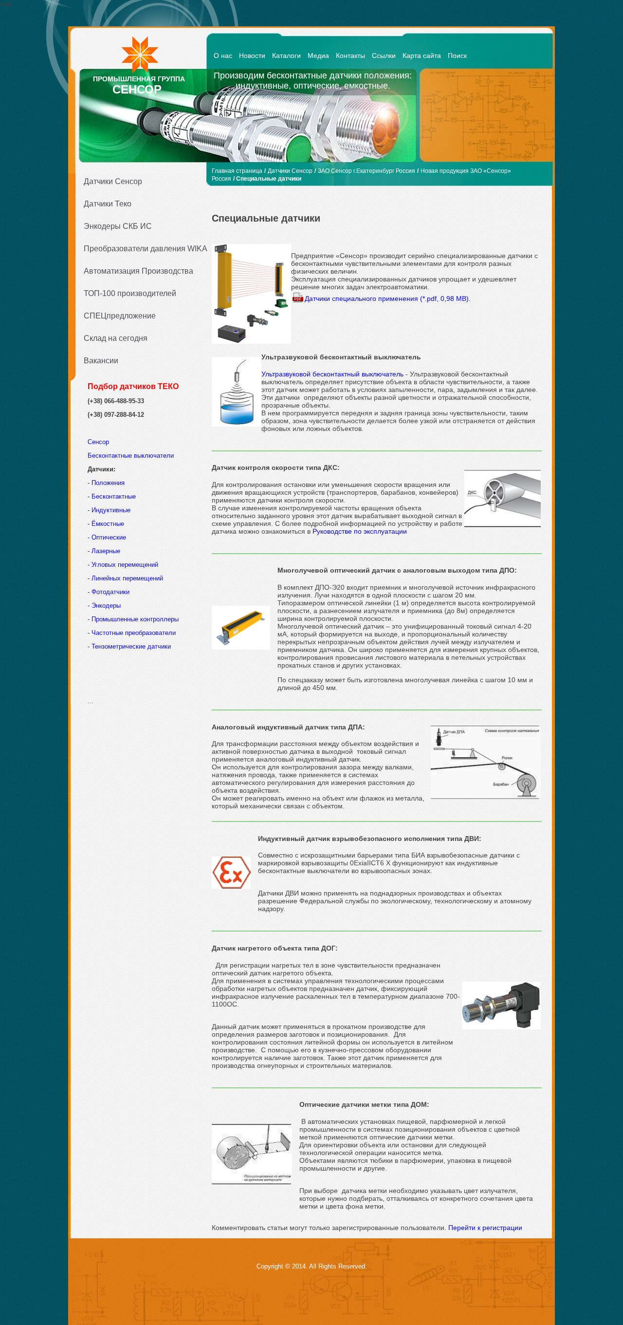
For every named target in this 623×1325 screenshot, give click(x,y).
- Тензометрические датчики (129, 646)
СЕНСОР (137, 89)
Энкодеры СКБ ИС (118, 226)
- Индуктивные (109, 510)
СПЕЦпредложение (120, 316)
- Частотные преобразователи (132, 632)
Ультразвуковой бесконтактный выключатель (332, 374)
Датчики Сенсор (113, 181)
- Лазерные (104, 551)
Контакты (350, 55)
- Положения (107, 482)
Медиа (318, 55)
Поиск (457, 55)
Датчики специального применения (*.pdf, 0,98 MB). (388, 298)
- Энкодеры (104, 605)
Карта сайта (422, 55)
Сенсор (99, 442)
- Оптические (107, 537)
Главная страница (237, 171)
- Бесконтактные (112, 496)
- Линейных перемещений (125, 578)
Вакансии (101, 360)
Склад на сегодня (115, 338)
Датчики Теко (107, 204)
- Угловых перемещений (123, 564)
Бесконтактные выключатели (131, 455)
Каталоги (286, 55)
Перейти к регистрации (485, 1228)
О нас (223, 55)
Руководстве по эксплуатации (359, 531)
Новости (252, 55)
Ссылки (384, 55)
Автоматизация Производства (138, 271)
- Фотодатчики (108, 592)
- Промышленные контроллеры (133, 619)
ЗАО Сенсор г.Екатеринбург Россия (366, 171)
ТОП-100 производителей (130, 293)
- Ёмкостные (106, 523)
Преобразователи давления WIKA (142, 248)
